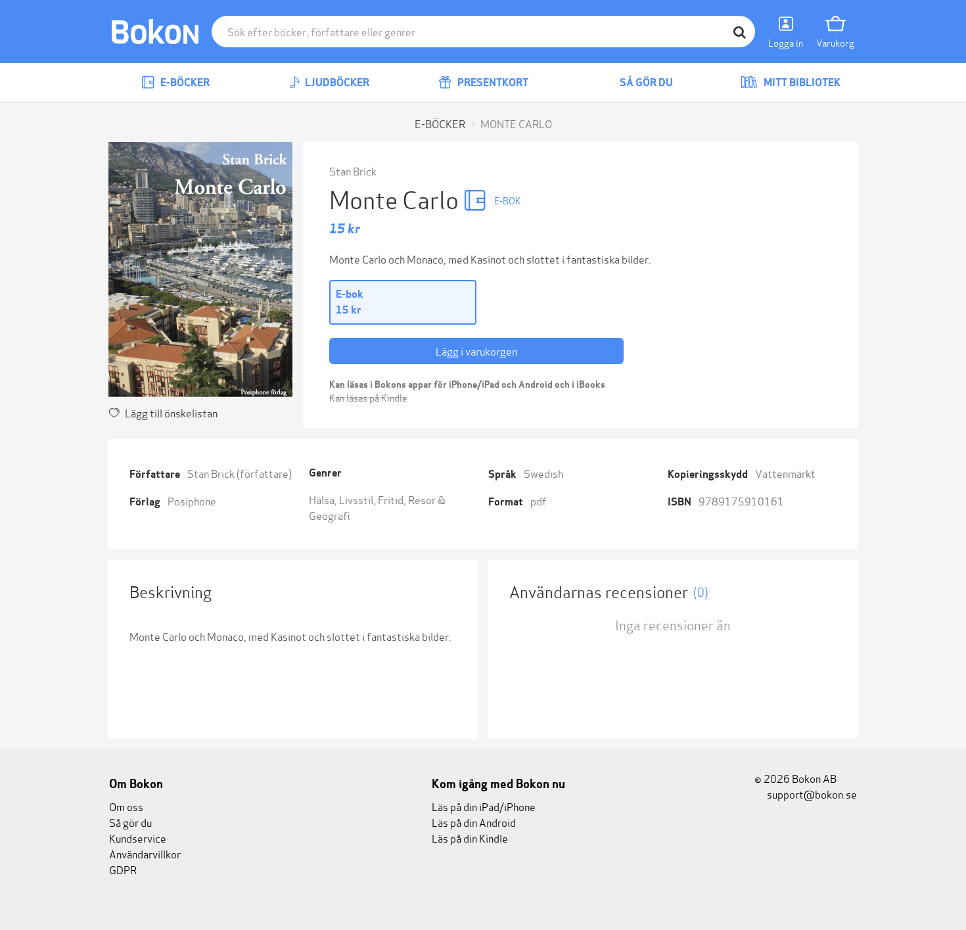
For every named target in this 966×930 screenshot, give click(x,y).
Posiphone (192, 500)
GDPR (123, 869)
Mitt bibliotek (801, 82)
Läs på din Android (474, 821)
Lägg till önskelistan (171, 412)
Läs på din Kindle (470, 837)
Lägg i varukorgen (476, 350)
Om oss (126, 806)
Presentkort (491, 82)
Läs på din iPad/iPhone (484, 806)
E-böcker (184, 82)
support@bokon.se (811, 793)
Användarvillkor (145, 853)
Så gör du (645, 82)
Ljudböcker (336, 82)
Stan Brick (353, 170)
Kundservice (137, 837)
